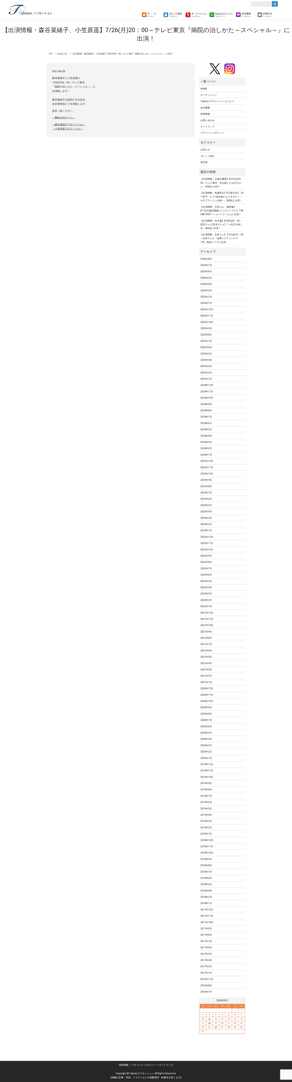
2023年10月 (206, 473)
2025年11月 (206, 315)
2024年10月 (206, 397)
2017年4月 (206, 960)
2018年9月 (206, 859)
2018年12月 (206, 840)
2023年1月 (206, 530)
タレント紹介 (207, 156)
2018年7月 (206, 871)
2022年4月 (206, 587)
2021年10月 (206, 625)
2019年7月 (206, 796)
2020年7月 (206, 720)
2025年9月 (206, 328)
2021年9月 (206, 631)
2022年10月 (206, 549)
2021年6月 (206, 650)
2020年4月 (206, 739)
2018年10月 (206, 852)
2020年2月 (206, 751)
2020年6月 (206, 726)
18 (209, 1023)
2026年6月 (206, 271)
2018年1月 (206, 903)
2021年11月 (206, 619)
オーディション (208, 95)
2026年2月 (206, 296)
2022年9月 (206, 555)
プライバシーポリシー (212, 132)
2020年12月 (206, 688)
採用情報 (205, 114)
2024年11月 (206, 391)
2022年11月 (206, 543)
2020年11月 (206, 695)
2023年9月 (206, 480)
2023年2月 (206, 524)
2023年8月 (206, 486)
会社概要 (205, 107)
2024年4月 (206, 435)
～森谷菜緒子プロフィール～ (68, 124)
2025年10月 (206, 322)
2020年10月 (206, 701)
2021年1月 (206, 682)
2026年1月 (206, 303)
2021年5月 (206, 656)
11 (209, 1019)
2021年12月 (206, 612)
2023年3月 (206, 518)
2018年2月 (206, 897)
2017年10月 (206, 922)
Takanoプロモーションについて (217, 101)
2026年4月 (206, 284)
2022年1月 (206, 606)
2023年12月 (206, 461)
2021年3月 (206, 669)
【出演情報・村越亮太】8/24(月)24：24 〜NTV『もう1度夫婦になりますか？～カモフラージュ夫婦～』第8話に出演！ (221, 196)
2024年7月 (206, 416)
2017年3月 (206, 966)
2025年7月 (206, 341)
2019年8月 (206, 789)
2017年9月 (206, 928)
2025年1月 (206, 379)
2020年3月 (206, 745)
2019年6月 (206, 802)
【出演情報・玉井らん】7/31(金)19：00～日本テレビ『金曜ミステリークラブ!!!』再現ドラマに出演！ (221, 238)
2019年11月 (206, 770)
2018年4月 (206, 890)
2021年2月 (206, 675)
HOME (203, 88)
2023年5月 (206, 505)
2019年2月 (206, 827)
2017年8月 (206, 934)
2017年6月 (206, 947)
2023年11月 (206, 467)
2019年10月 (206, 777)
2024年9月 (206, 404)
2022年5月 (206, 581)
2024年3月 (206, 442)
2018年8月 (206, 865)
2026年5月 (206, 277)
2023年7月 (206, 492)
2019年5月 (206, 808)
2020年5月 (206, 732)
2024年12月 (206, 385)
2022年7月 (206, 568)
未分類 (204, 162)
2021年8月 (206, 638)
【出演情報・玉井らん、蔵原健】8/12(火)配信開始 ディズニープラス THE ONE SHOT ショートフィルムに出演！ (222, 210)
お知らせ (62, 54)
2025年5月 (206, 353)
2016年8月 (206, 985)
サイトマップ (207, 126)
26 (216, 1027)
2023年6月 (206, 498)
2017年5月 (206, 954)
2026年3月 (206, 290)
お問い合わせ (207, 120)
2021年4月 (206, 663)
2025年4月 (206, 360)
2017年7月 (206, 941)
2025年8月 (206, 334)
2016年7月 (206, 991)
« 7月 (203, 1000)
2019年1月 (206, 833)
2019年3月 (206, 821)
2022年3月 (206, 593)
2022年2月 (206, 600)
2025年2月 (206, 372)
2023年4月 (206, 511)
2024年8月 (206, 410)
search (276, 15)
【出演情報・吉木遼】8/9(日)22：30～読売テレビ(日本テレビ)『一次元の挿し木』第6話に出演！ (221, 224)
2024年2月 (206, 448)
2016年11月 (206, 979)
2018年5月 (206, 884)
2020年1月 (206, 758)
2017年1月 (206, 972)
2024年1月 (206, 454)
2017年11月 (206, 916)
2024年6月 (206, 423)
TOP (50, 54)
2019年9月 (206, 783)
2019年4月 (206, 814)
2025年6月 (206, 347)
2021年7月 (206, 644)
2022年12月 (206, 537)
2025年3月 (206, 366)
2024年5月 (206, 429)
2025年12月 (206, 309)
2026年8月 (206, 259)
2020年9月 (206, 707)
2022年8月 (206, 562)
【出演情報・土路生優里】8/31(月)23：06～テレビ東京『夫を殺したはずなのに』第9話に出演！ (221, 183)
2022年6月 (206, 574)
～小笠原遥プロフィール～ (67, 128)
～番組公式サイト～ (63, 117)
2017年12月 (206, 909)
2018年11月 (206, 846)
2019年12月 (206, 764)
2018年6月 (206, 878)
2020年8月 (206, 713)
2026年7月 (206, 265)
